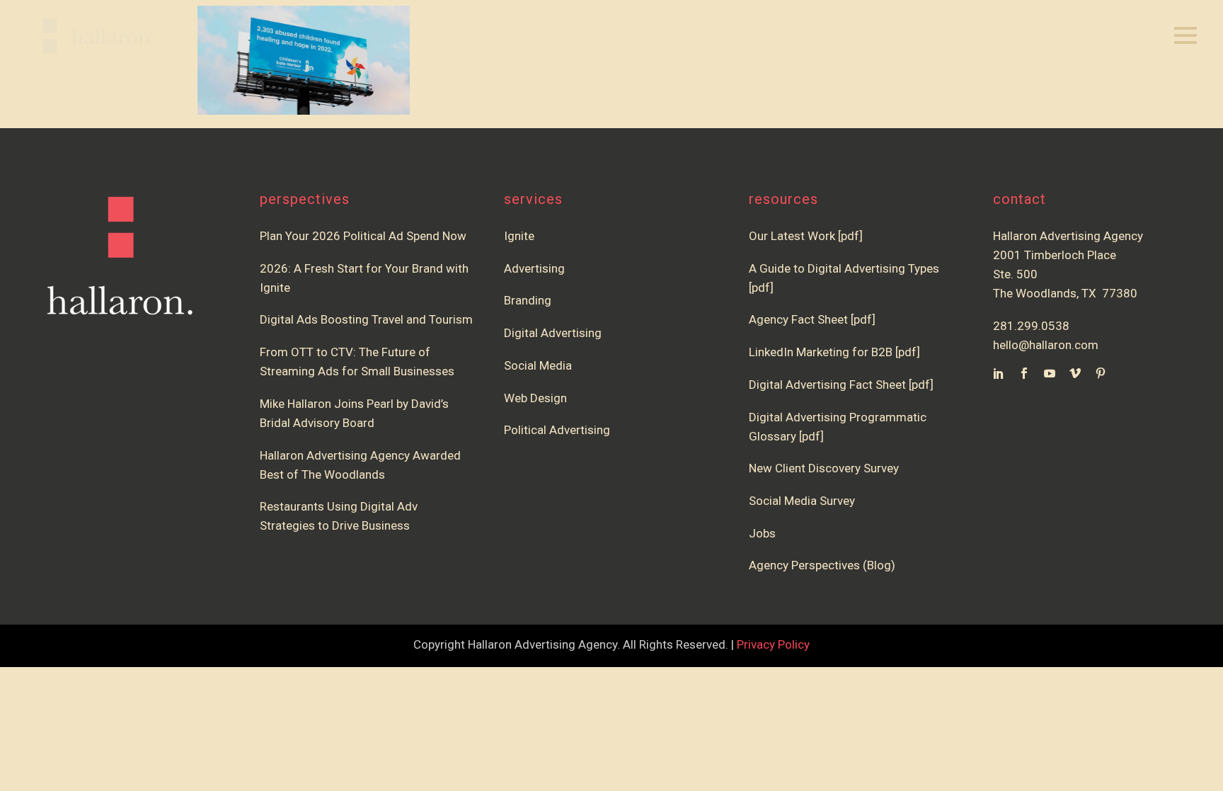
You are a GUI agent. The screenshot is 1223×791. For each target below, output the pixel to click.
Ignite (519, 236)
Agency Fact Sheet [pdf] (812, 319)
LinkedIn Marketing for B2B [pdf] (837, 352)
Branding (527, 300)
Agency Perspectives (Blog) (822, 565)
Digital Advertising (553, 333)
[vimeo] (1075, 373)
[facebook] (1024, 373)
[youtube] (1049, 373)
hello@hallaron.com (1045, 345)
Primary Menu (1185, 36)
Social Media (538, 365)
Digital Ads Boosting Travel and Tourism (366, 319)
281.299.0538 (1031, 326)
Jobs (762, 533)
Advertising (534, 268)
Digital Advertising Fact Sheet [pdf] (841, 384)
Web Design (535, 398)
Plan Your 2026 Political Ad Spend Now (363, 236)
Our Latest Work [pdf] (806, 236)
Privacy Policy (773, 644)
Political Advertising (557, 430)
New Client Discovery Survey (824, 468)
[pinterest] (1100, 373)
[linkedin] (998, 373)
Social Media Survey (802, 501)
